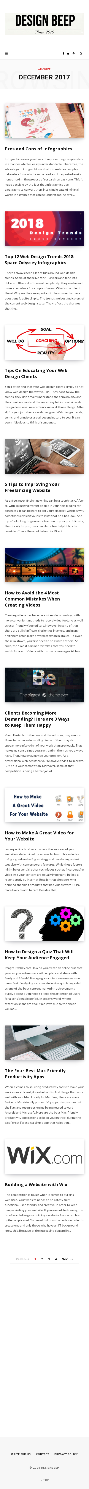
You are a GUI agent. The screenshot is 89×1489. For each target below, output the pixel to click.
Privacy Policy (66, 1454)
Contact (42, 1454)
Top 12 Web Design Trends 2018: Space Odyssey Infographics (39, 260)
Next (65, 1259)
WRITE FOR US (21, 1454)
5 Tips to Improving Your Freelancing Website (32, 487)
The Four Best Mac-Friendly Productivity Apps (35, 1074)
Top (45, 1480)
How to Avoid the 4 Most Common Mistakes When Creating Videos (32, 599)
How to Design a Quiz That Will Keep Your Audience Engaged (39, 955)
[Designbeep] (44, 24)
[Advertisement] (37, 1343)
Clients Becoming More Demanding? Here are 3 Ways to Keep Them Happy (37, 719)
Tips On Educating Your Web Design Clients (36, 373)
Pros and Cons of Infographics (38, 149)
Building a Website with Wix (36, 1184)
